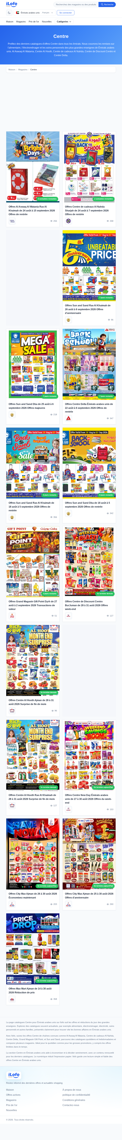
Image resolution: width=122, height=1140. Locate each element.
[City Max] (12, 904)
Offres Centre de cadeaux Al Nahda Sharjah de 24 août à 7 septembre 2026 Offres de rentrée (87, 210)
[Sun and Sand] (68, 319)
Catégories (62, 21)
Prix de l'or (34, 21)
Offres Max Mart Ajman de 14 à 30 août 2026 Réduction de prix (30, 990)
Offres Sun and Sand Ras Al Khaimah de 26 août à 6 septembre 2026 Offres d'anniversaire (88, 309)
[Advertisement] (61, 98)
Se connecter (65, 12)
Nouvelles (47, 21)
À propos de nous (71, 1090)
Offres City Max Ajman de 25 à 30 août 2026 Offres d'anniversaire (89, 895)
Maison (9, 21)
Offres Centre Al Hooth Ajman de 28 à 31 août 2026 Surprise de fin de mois (31, 702)
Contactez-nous (70, 1105)
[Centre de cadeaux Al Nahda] (68, 221)
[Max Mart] (12, 999)
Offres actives (13, 1095)
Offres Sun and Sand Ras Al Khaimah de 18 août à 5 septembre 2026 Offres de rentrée (31, 507)
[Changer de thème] (9, 13)
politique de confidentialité (76, 1095)
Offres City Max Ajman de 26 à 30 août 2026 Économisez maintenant (33, 895)
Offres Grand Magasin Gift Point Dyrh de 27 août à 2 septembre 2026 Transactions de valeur (33, 605)
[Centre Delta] (68, 418)
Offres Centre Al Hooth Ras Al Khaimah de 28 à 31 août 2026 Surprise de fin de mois (32, 797)
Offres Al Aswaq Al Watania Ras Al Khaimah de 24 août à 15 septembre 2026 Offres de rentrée (32, 210)
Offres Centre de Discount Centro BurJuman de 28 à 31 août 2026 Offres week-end (86, 605)
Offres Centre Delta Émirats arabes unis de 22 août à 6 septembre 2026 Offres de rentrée (89, 408)
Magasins (21, 21)
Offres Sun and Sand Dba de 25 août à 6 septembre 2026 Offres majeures (31, 406)
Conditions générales (73, 1100)
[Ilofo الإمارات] (13, 1075)
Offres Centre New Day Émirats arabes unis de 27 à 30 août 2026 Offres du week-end (88, 799)
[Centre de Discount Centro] (68, 615)
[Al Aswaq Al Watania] (12, 221)
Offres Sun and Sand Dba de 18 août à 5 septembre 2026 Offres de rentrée (87, 505)
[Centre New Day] (68, 809)
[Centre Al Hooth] (12, 710)
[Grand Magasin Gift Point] (12, 615)
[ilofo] (11, 4)
